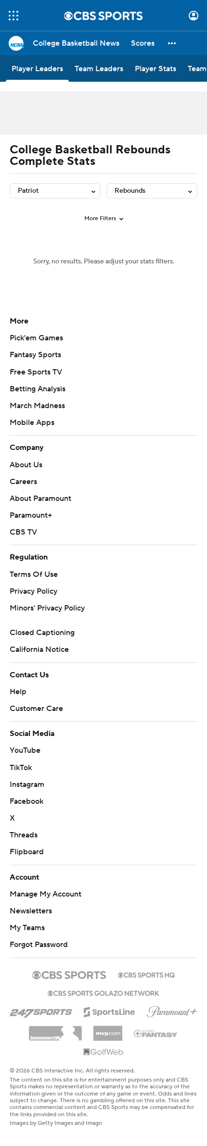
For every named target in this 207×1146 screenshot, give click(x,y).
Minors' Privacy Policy (47, 608)
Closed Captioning (42, 632)
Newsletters (31, 911)
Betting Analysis (37, 389)
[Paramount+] (172, 1010)
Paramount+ (31, 515)
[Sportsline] (109, 1010)
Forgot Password (39, 944)
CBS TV (23, 532)
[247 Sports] (41, 1010)
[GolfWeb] (103, 1052)
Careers (23, 481)
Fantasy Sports (35, 355)
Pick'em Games (36, 338)
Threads (24, 835)
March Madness (37, 406)
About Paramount (40, 498)
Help (18, 692)
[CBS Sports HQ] (146, 974)
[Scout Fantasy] (156, 1033)
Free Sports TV (36, 372)
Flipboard (27, 852)
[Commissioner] (55, 1029)
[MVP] (107, 1029)
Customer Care (36, 708)
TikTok (21, 767)
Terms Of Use (34, 574)
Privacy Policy (33, 591)
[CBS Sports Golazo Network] (103, 992)
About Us (26, 465)
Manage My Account (45, 894)
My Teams (27, 928)
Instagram (27, 784)
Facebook (26, 801)
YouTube (25, 750)
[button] (13, 15)
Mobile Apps (32, 422)
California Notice (39, 649)
